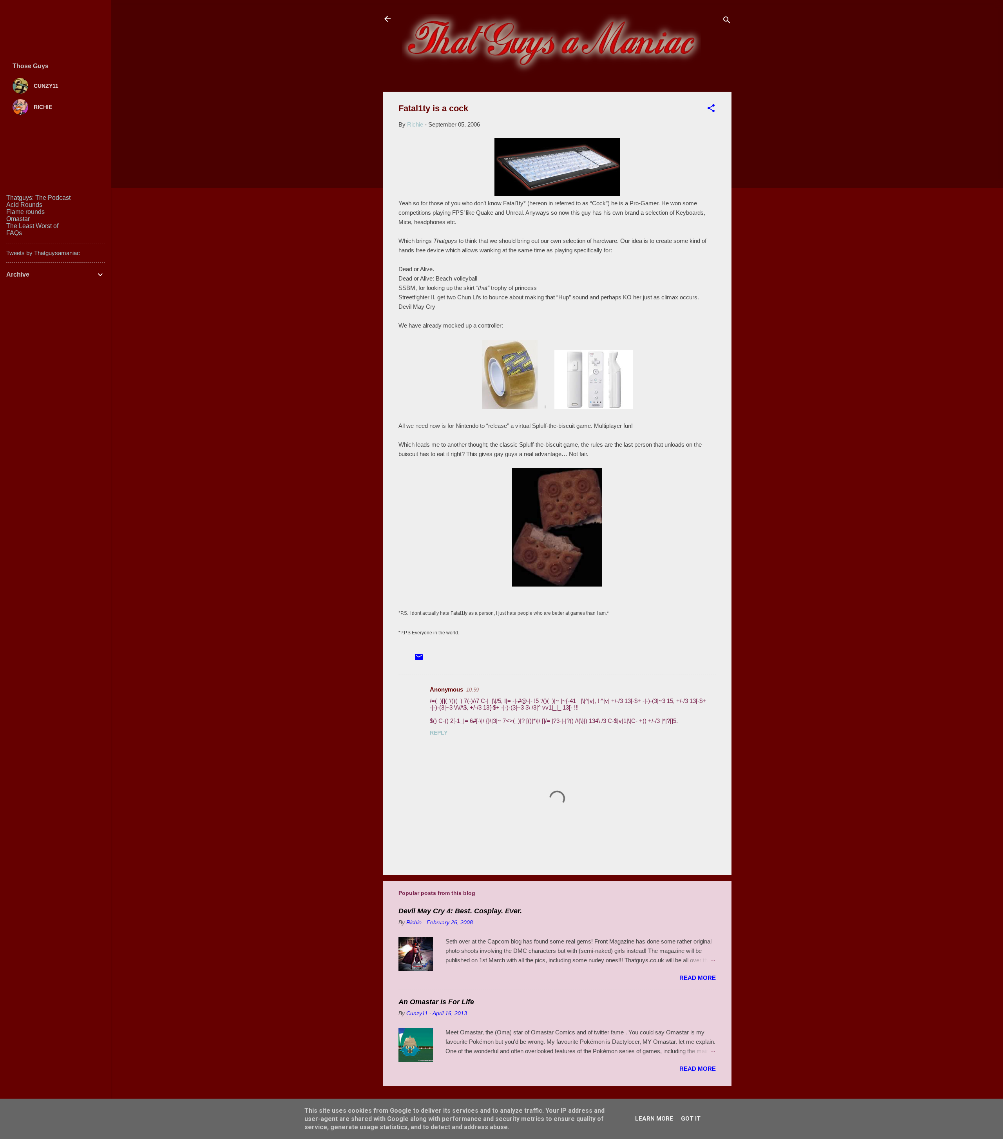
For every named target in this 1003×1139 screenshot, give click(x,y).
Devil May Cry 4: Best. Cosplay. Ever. (460, 911)
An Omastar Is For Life (436, 1002)
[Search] (726, 21)
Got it (691, 1118)
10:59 (472, 690)
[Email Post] (419, 659)
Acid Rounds (24, 204)
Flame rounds (25, 211)
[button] (711, 109)
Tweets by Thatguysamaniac (43, 253)
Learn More (654, 1118)
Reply (438, 733)
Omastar (18, 218)
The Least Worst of (32, 226)
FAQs (14, 233)
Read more (697, 977)
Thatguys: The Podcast (38, 197)
